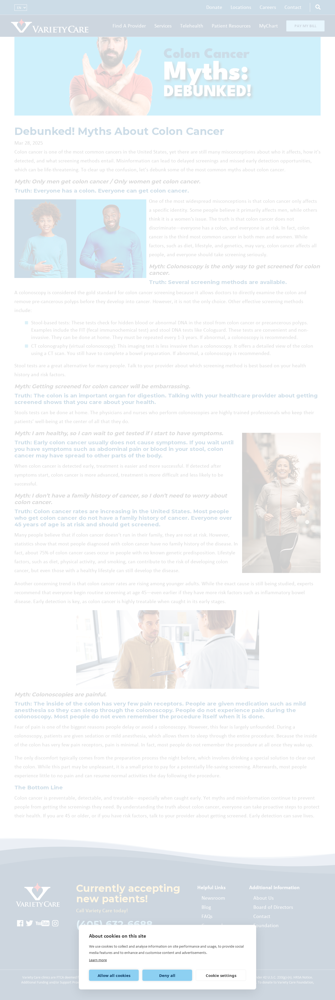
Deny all (167, 975)
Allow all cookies (114, 975)
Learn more (98, 960)
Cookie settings (221, 975)
